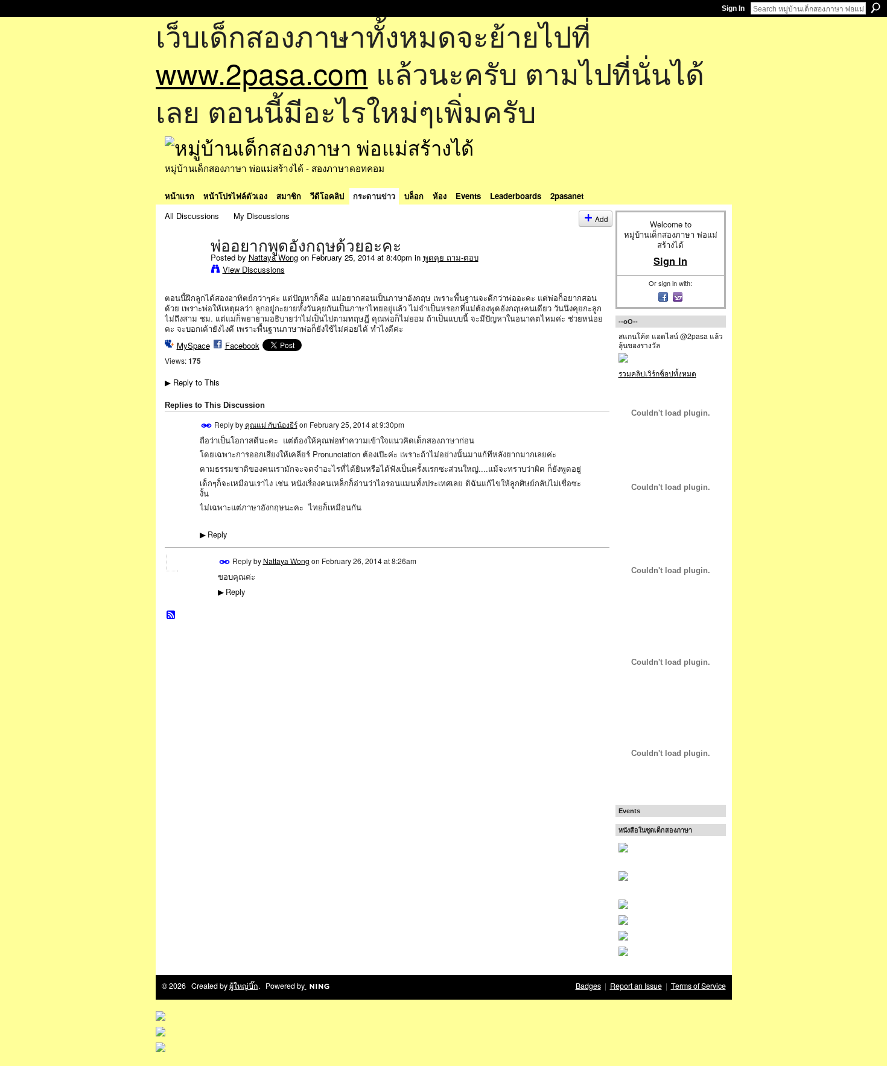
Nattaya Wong (273, 257)
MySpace (193, 345)
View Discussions (254, 269)
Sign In (733, 8)
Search (875, 7)
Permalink (206, 425)
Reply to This (192, 382)
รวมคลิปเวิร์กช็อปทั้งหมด (657, 373)
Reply (213, 534)
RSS (171, 615)
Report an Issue (636, 985)
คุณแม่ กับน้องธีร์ (271, 424)
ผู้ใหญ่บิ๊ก (243, 985)
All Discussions (192, 215)
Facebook (242, 345)
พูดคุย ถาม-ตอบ (450, 257)
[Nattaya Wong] (184, 271)
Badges (588, 985)
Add (601, 219)
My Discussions (262, 215)
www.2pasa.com (262, 73)
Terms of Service (698, 985)
